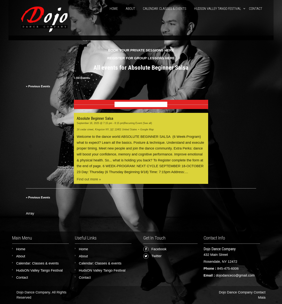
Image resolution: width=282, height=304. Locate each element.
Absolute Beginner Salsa (95, 118)
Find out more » (89, 179)
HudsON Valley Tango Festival (217, 9)
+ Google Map (146, 129)
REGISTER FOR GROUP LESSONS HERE (141, 58)
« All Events (82, 77)
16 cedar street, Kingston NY (93, 129)
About (130, 9)
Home (114, 9)
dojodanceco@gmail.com (235, 275)
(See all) (147, 123)
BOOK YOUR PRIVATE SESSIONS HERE (141, 50)
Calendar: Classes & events (164, 9)
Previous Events (38, 86)
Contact (255, 9)
